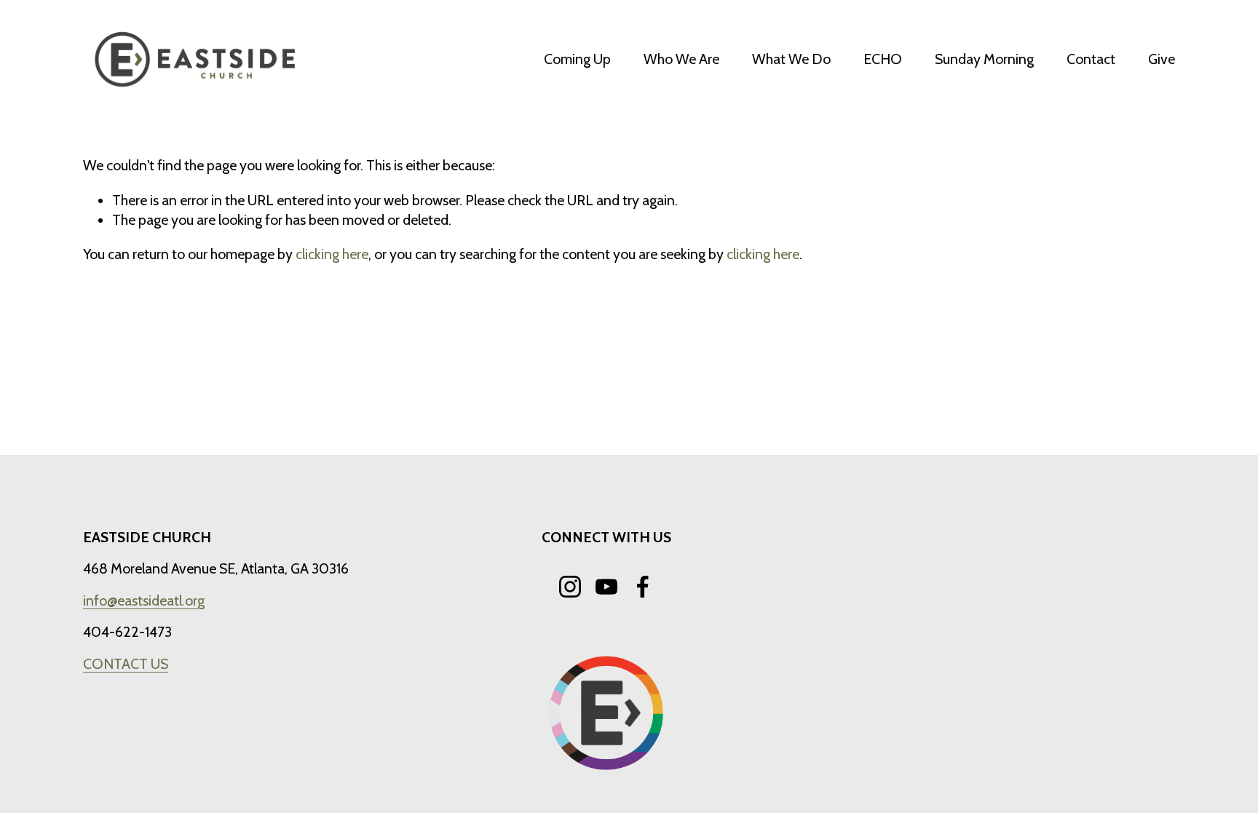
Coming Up (577, 59)
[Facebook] (642, 586)
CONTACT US (125, 664)
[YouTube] (606, 586)
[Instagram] (570, 586)
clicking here (332, 254)
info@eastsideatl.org (144, 600)
